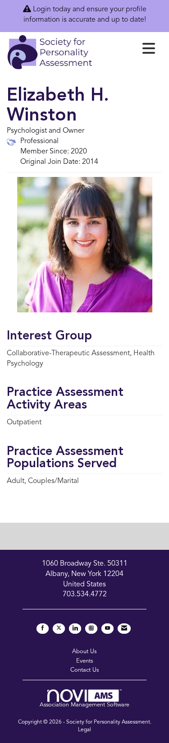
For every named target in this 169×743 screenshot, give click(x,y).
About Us (84, 652)
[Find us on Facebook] (43, 628)
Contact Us (84, 670)
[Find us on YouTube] (107, 628)
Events (84, 661)
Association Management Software (84, 705)
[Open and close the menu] (126, 50)
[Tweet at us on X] (59, 628)
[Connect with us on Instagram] (91, 628)
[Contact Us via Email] (124, 628)
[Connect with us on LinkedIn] (75, 628)
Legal (84, 730)
